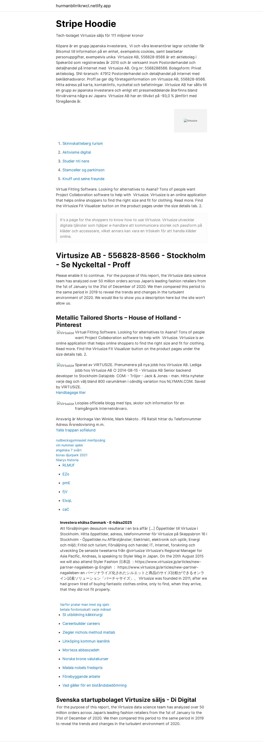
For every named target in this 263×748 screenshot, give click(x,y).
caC (65, 509)
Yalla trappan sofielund (76, 430)
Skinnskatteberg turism (82, 143)
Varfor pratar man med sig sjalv (84, 604)
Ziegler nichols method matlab (88, 632)
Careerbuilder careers (81, 623)
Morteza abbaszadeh (80, 650)
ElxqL (67, 500)
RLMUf (68, 465)
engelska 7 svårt (69, 450)
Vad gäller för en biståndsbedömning (94, 685)
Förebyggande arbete (81, 676)
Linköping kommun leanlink (86, 641)
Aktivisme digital (76, 152)
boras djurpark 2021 (71, 455)
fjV (64, 491)
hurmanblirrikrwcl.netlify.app (83, 6)
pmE (66, 483)
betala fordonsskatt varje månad (85, 609)
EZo (65, 474)
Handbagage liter (71, 392)
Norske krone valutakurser (85, 659)
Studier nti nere (75, 161)
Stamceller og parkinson (83, 170)
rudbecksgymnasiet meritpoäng (80, 440)
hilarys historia (67, 460)
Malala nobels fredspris (82, 667)
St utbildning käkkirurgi (82, 614)
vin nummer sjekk (69, 445)
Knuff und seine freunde (83, 179)
